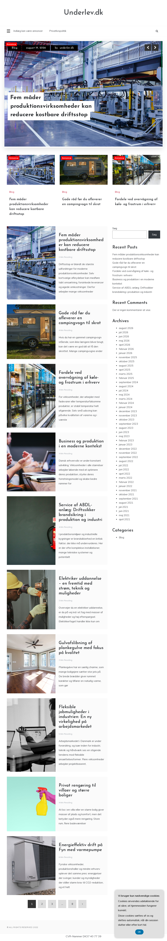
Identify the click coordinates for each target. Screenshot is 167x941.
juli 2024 (123, 390)
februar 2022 (126, 481)
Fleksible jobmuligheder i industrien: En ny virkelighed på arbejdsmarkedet (75, 717)
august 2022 (126, 461)
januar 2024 (125, 407)
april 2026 (124, 344)
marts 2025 (125, 373)
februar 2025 (126, 378)
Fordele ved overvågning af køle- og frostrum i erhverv (79, 378)
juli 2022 (123, 465)
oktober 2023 (126, 419)
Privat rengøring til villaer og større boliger (77, 790)
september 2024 (128, 382)
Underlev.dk (83, 12)
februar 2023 (126, 440)
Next (155, 47)
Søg (114, 228)
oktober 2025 (126, 361)
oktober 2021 (126, 494)
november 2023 (128, 415)
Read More (149, 110)
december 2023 (128, 411)
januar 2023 (125, 444)
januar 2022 (125, 486)
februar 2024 (126, 402)
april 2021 (124, 519)
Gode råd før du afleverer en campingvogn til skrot (49, 111)
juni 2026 (124, 336)
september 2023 (128, 423)
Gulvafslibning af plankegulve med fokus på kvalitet (81, 648)
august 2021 (126, 502)
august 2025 (126, 365)
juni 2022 (124, 469)
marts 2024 (125, 398)
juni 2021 (124, 511)
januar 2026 (125, 353)
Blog (14, 48)
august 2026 (126, 328)
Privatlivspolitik (57, 30)
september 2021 (128, 498)
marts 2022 (125, 477)
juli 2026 (123, 332)
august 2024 (126, 386)
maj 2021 (124, 515)
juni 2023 (124, 431)
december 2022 (128, 448)
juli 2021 (123, 506)
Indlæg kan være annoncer (28, 30)
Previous (148, 47)
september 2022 (128, 456)
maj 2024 (124, 394)
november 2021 (128, 490)
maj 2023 (124, 436)
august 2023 (126, 427)
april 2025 (124, 369)
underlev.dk (67, 48)
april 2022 (124, 473)
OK (139, 932)
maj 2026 (124, 340)
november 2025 (128, 357)
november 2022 (128, 452)
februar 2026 (126, 348)
